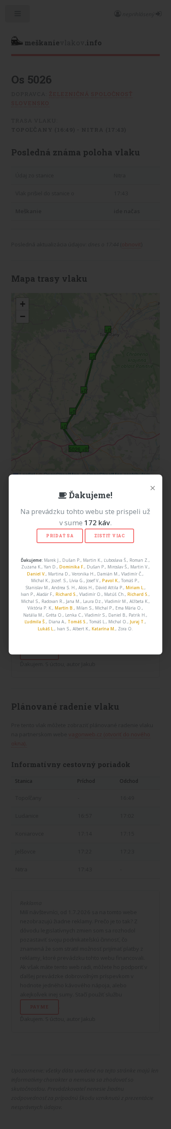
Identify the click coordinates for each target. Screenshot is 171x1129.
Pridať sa (60, 536)
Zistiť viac (109, 536)
